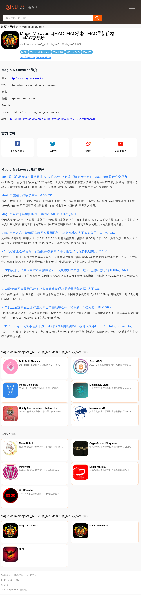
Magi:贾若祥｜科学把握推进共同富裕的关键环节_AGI (38, 214)
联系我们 (5, 575)
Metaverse (25, 118)
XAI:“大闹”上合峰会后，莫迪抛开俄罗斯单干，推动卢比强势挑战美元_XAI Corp (57, 251)
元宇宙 (14, 26)
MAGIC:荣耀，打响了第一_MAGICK (26, 195)
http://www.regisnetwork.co (35, 57)
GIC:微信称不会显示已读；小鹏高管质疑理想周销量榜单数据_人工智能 (50, 288)
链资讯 (23, 589)
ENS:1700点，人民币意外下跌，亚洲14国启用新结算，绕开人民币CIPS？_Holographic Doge (68, 326)
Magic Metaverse (49, 118)
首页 (4, 26)
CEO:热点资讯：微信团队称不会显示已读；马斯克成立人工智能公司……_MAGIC (58, 232)
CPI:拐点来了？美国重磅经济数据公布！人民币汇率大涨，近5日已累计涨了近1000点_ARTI (65, 270)
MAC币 (91, 118)
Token (14, 118)
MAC (35, 118)
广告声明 (31, 575)
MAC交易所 (79, 118)
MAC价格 (66, 118)
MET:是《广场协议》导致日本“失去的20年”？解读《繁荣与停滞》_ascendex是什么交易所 (64, 176)
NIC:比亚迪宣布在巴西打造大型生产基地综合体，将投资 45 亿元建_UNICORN (56, 307)
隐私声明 (18, 575)
